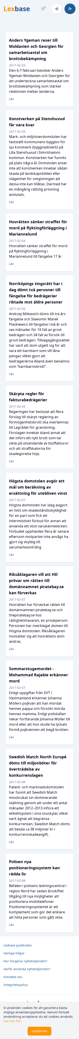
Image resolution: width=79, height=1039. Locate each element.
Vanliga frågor (14, 953)
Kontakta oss (13, 977)
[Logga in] (56, 9)
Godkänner (39, 1031)
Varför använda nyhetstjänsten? (27, 969)
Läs (11, 99)
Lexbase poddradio (18, 945)
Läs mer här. (13, 1021)
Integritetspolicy (16, 985)
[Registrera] (70, 9)
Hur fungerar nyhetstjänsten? (25, 961)
